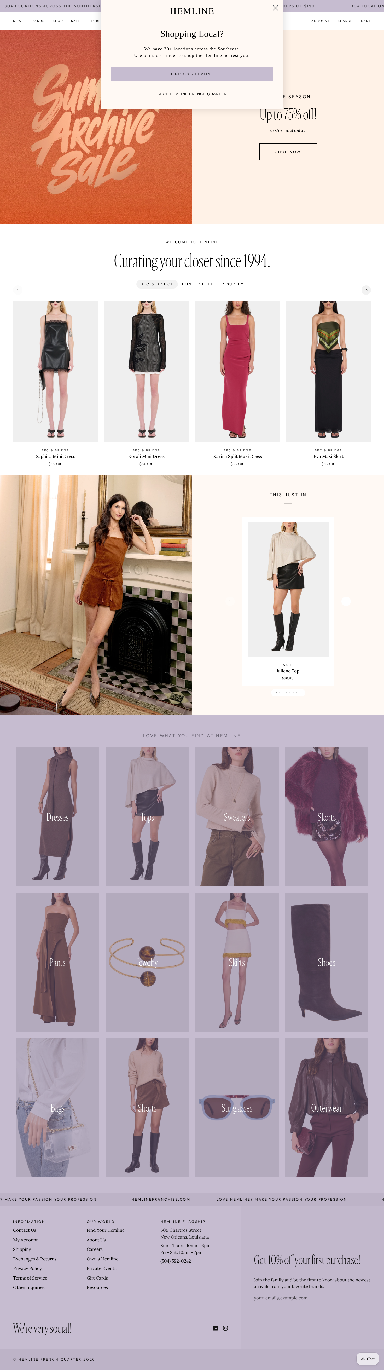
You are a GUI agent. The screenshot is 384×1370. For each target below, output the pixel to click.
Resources (97, 1287)
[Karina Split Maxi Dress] (237, 371)
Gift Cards (97, 1278)
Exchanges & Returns (34, 1259)
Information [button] (29, 1221)
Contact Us (24, 1230)
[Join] (364, 1298)
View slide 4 (286, 692)
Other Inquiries (29, 1287)
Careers (95, 1249)
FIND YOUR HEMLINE (192, 74)
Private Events (102, 1268)
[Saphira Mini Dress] (55, 371)
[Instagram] (225, 1328)
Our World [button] (101, 1221)
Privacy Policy (27, 1268)
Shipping (22, 1249)
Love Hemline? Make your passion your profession (233, 1199)
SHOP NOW (288, 151)
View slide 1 (276, 692)
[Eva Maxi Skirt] (328, 371)
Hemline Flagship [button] (183, 1221)
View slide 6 (293, 692)
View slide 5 (289, 692)
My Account (25, 1240)
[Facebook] (215, 1328)
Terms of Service (30, 1278)
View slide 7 (296, 692)
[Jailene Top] (287, 589)
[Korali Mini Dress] (146, 371)
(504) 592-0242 (175, 1261)
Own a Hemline (102, 1259)
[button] (37, 21)
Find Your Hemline (106, 1230)
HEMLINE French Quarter (50, 1359)
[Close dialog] (275, 8)
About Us (96, 1240)
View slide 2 (279, 692)
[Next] (366, 290)
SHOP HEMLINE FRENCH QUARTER (192, 94)
